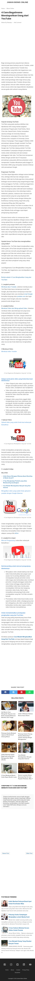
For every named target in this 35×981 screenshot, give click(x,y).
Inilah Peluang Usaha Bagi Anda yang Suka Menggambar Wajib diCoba (7, 757)
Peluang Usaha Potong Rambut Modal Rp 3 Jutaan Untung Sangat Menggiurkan (25, 736)
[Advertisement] (17, 43)
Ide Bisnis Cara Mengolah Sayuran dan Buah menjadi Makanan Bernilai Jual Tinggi (8, 714)
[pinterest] (22, 692)
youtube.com (21, 296)
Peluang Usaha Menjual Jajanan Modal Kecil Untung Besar (8, 734)
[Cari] (33, 3)
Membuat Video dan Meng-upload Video (14, 308)
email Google (28, 294)
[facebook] (5, 692)
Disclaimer (17, 972)
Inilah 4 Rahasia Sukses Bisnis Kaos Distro (25, 714)
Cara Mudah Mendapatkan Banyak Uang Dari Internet (17, 486)
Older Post (29, 853)
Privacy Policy (25, 970)
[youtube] (30, 965)
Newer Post (5, 853)
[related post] (9, 705)
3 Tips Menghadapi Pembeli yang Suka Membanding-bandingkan (15, 481)
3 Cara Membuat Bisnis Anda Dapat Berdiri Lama (9, 776)
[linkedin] (24, 965)
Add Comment (17, 22)
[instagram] (11, 965)
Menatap (9, 22)
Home (7, 970)
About (12, 970)
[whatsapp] (30, 692)
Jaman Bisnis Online (17, 2)
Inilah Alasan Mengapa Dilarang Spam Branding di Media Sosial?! (17, 477)
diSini (16, 533)
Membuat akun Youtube (8, 287)
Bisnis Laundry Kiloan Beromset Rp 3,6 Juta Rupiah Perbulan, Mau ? (25, 776)
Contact (18, 970)
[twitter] (13, 692)
